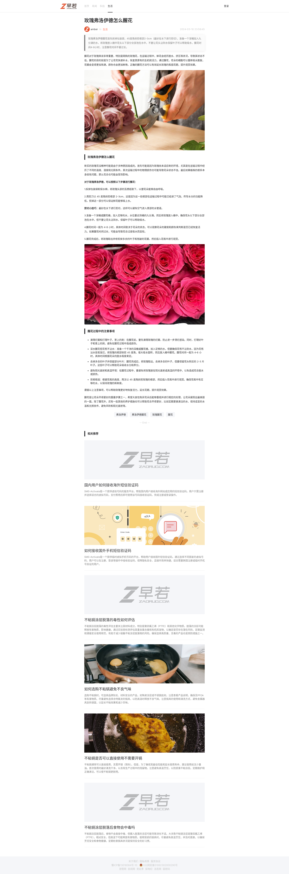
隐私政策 (144, 861)
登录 (226, 6)
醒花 (170, 414)
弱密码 (166, 868)
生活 (110, 6)
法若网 (157, 868)
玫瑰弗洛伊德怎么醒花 (108, 20)
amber (94, 29)
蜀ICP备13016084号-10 (124, 865)
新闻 (94, 6)
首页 (86, 6)
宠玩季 (140, 868)
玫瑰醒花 (157, 414)
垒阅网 (131, 868)
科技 (102, 6)
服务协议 (155, 861)
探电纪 (148, 868)
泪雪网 (122, 868)
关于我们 (133, 861)
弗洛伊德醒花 (139, 414)
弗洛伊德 (121, 414)
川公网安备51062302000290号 (160, 865)
